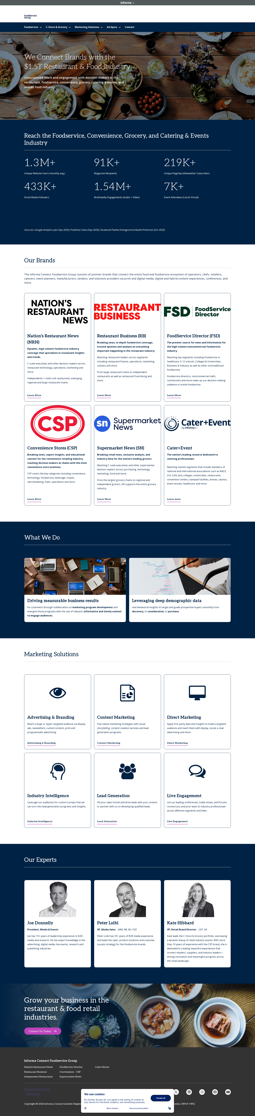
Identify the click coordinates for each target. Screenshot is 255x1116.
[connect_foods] (176, 1092)
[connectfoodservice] (202, 1092)
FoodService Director (71, 1067)
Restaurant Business (35, 1072)
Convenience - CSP (70, 1072)
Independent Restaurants (38, 1076)
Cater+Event (102, 1067)
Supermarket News (70, 1076)
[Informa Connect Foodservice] (189, 1092)
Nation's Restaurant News (38, 1067)
